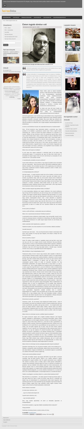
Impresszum (6, 417)
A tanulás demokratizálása (71, 131)
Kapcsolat (16, 17)
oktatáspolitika (15, 92)
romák (12, 94)
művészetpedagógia (10, 91)
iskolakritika (18, 88)
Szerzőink (7, 32)
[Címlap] (11, 11)
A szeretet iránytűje (69, 135)
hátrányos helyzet (8, 88)
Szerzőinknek (7, 17)
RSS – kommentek (9, 30)
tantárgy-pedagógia (14, 95)
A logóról (5, 422)
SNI (15, 94)
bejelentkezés (39, 414)
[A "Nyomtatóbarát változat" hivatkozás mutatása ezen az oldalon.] (53, 414)
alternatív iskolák (7, 86)
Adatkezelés (37, 17)
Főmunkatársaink (26, 17)
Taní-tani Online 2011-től (10, 38)
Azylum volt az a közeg (70, 76)
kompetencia (6, 89)
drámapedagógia (16, 86)
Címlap (4, 20)
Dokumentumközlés (69, 40)
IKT (14, 88)
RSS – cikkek (7, 27)
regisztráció (32, 414)
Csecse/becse (47, 17)
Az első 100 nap (69, 52)
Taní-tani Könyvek (9, 34)
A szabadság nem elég (70, 63)
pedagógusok (7, 94)
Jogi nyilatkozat (6, 419)
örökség (11, 97)
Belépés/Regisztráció (59, 17)
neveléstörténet (8, 92)
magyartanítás (16, 89)
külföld (11, 89)
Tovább (19, 98)
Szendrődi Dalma (32, 412)
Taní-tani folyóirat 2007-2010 (11, 36)
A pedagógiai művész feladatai (72, 92)
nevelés (17, 91)
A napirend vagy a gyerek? (71, 27)
